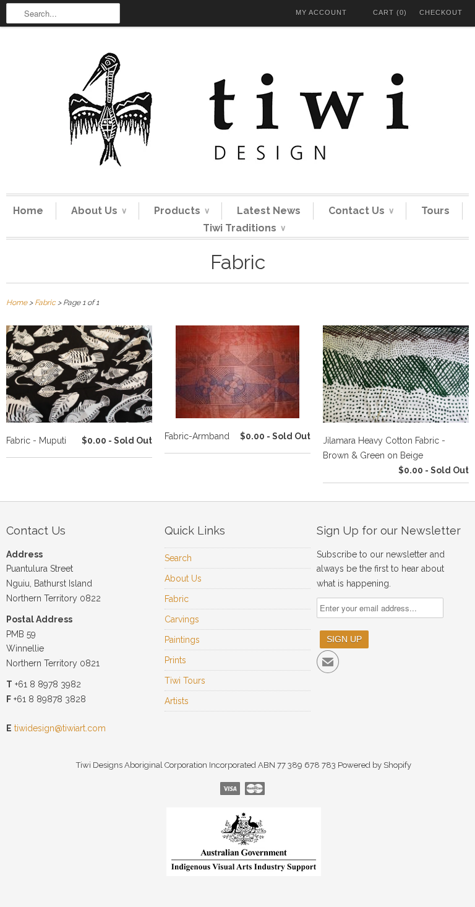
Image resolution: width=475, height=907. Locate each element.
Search (178, 558)
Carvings (182, 619)
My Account (321, 12)
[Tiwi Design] (237, 113)
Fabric (237, 262)
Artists (177, 701)
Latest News (269, 211)
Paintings (182, 640)
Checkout (441, 12)
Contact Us (360, 211)
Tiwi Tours (185, 681)
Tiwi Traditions (244, 228)
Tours (435, 211)
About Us (98, 211)
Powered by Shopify (374, 765)
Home (28, 211)
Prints (175, 660)
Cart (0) (390, 12)
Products (181, 211)
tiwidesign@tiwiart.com (60, 728)
